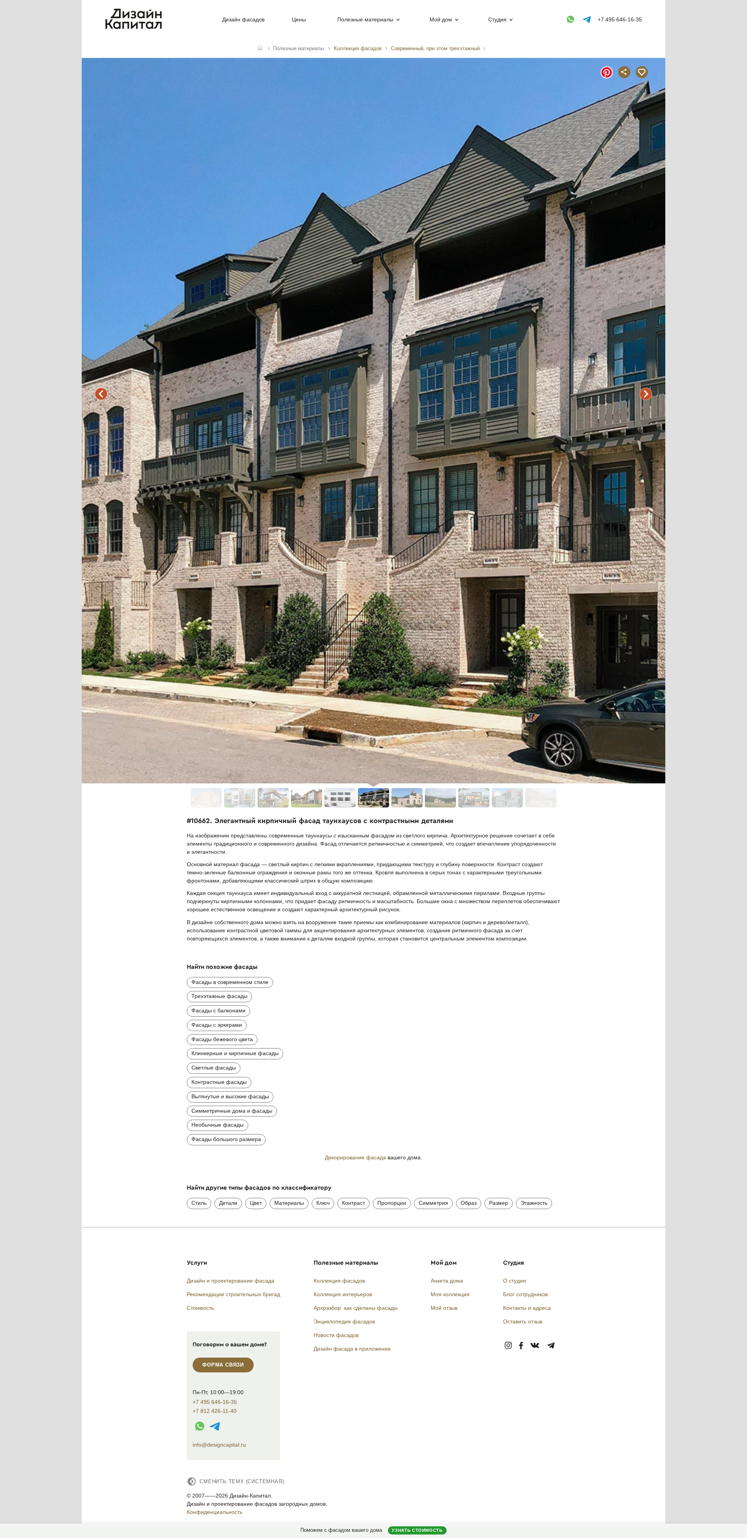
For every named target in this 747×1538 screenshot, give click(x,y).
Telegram (551, 1346)
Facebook (520, 1346)
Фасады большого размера (226, 1139)
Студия (497, 19)
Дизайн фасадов (243, 19)
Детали (228, 1203)
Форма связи (223, 1365)
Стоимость (200, 1308)
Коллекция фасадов (339, 1281)
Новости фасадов (336, 1335)
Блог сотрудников (525, 1294)
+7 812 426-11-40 (215, 1411)
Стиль (199, 1203)
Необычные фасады (217, 1125)
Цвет (256, 1203)
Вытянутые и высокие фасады (230, 1096)
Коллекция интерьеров (343, 1294)
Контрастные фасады (219, 1082)
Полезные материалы (365, 19)
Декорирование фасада (355, 1157)
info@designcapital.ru (219, 1445)
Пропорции (391, 1203)
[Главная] (260, 48)
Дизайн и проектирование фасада (230, 1281)
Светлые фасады (213, 1067)
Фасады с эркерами (216, 1025)
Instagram (508, 1346)
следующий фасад (646, 394)
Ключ (323, 1203)
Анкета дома (447, 1281)
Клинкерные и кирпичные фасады (235, 1053)
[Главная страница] (135, 27)
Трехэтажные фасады (219, 996)
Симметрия (433, 1203)
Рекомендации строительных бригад (233, 1294)
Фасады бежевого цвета (222, 1039)
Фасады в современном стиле (229, 982)
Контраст (353, 1203)
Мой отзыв (444, 1308)
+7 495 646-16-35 (620, 19)
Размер (498, 1203)
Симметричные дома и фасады (231, 1111)
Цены (299, 19)
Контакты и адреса (527, 1308)
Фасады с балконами (218, 1010)
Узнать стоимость (417, 1530)
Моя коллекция (450, 1294)
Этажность (534, 1203)
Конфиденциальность (214, 1512)
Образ (469, 1203)
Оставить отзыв (522, 1321)
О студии (514, 1281)
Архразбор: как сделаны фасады (356, 1308)
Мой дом (441, 19)
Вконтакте (535, 1346)
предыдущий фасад (101, 394)
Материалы (289, 1203)
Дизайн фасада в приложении (352, 1349)
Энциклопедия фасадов (344, 1321)
